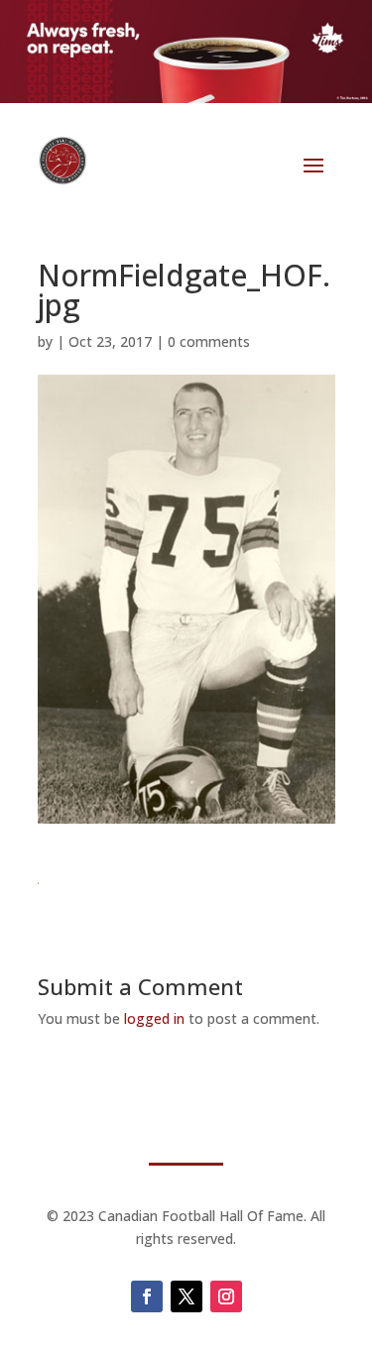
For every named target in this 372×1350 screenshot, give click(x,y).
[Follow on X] (186, 1296)
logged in (154, 1018)
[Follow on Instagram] (226, 1296)
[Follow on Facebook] (147, 1296)
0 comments (209, 341)
